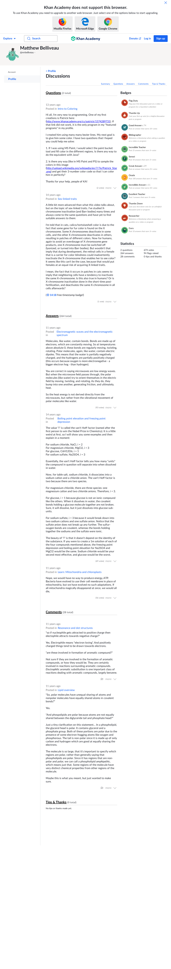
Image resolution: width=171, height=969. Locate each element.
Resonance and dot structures (75, 628)
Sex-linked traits (67, 199)
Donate (133, 38)
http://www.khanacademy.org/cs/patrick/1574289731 (78, 121)
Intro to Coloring (67, 108)
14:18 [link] (52, 295)
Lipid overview (66, 690)
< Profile (51, 71)
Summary (105, 84)
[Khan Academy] (85, 39)
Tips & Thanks (158, 84)
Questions (118, 84)
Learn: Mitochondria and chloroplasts (80, 572)
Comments (143, 84)
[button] (12, 54)
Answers (130, 84)
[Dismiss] (165, 2)
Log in (147, 38)
